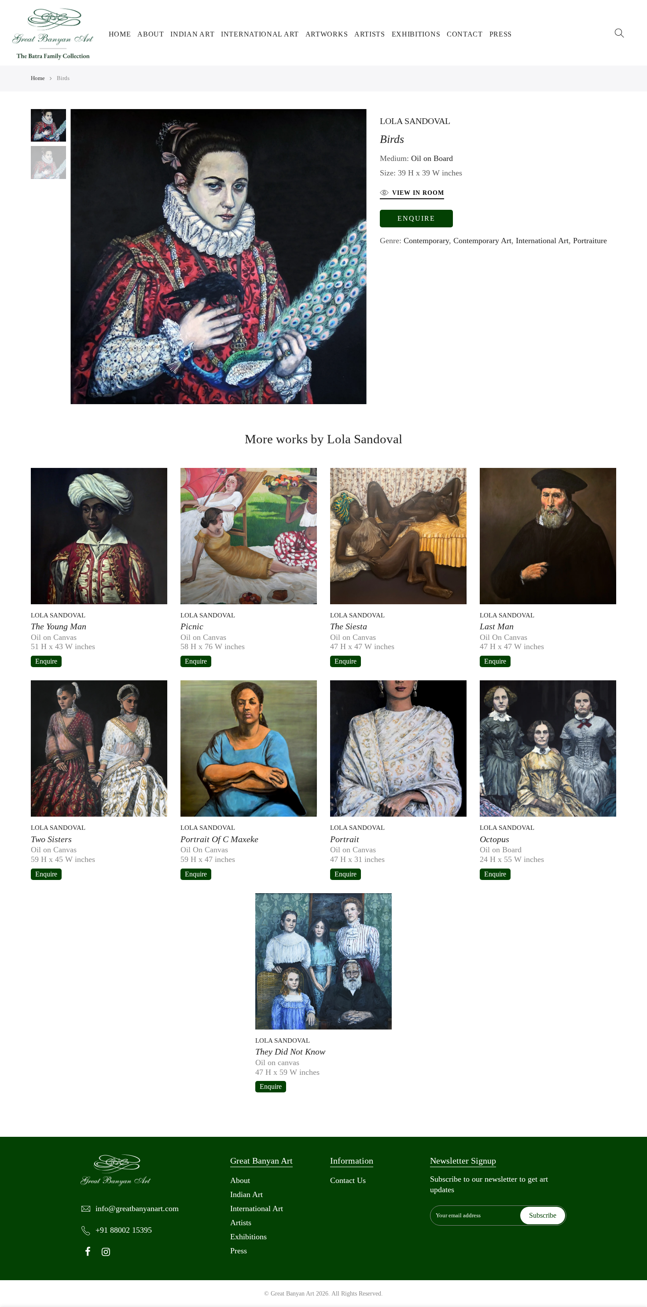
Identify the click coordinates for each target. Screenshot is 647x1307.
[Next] (371, 256)
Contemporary (426, 240)
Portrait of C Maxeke (219, 839)
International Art (260, 34)
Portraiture (590, 240)
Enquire (416, 218)
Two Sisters (51, 839)
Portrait (344, 839)
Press (500, 34)
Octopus (494, 839)
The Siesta (348, 626)
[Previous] (66, 256)
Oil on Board (432, 158)
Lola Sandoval (415, 121)
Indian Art (192, 34)
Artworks (326, 34)
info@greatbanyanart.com (137, 1208)
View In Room (418, 193)
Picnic (191, 626)
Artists (369, 34)
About (150, 34)
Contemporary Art (482, 240)
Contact (465, 34)
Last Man (497, 626)
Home (120, 34)
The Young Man (58, 626)
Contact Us (348, 1180)
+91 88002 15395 (124, 1230)
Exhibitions (416, 34)
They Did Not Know (290, 1051)
